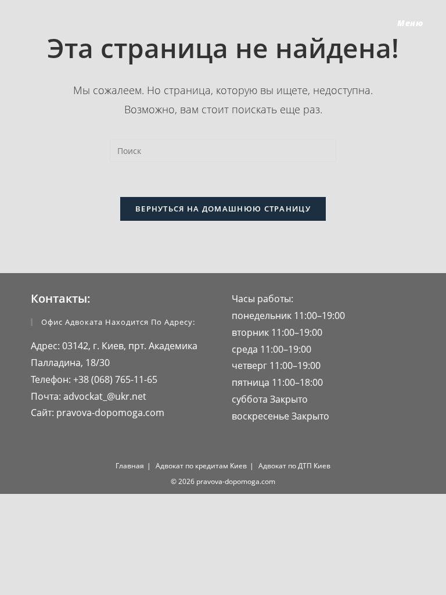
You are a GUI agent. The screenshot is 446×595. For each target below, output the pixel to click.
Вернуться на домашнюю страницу (223, 208)
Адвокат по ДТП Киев (294, 466)
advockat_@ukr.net (103, 396)
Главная (130, 466)
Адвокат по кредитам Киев (201, 466)
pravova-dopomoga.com (109, 412)
